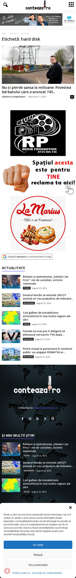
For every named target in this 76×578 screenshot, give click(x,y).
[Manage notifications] (7, 571)
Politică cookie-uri (21, 573)
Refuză (38, 554)
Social (26, 324)
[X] (46, 419)
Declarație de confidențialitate (47, 573)
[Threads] (53, 419)
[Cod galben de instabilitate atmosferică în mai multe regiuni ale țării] (11, 318)
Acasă (4, 33)
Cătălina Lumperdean (13, 96)
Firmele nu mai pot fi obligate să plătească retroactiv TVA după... (44, 332)
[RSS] (38, 419)
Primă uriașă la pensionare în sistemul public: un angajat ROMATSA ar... (47, 350)
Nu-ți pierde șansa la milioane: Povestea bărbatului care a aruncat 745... (36, 89)
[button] (70, 507)
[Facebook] (23, 419)
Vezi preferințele (38, 564)
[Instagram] (31, 419)
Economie (28, 339)
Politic (27, 288)
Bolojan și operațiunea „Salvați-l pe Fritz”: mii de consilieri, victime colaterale (45, 280)
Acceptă (38, 544)
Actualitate (29, 303)
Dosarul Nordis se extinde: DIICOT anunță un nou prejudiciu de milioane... (48, 296)
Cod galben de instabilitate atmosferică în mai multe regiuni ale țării (46, 316)
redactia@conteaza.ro (46, 407)
